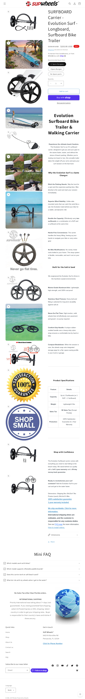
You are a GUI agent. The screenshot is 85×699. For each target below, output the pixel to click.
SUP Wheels (13, 698)
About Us (9, 642)
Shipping (51, 49)
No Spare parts (56, 74)
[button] (4, 3)
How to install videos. (56, 527)
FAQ (7, 657)
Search (8, 652)
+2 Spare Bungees (57, 64)
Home (8, 632)
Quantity (51, 79)
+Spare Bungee (56, 69)
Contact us (9, 647)
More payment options (64, 103)
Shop (7, 637)
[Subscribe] (27, 670)
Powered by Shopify (22, 698)
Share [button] (53, 542)
